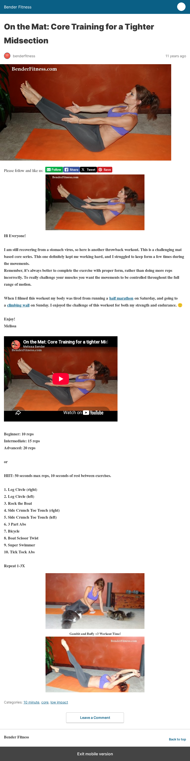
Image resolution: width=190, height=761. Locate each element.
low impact (59, 702)
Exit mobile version (95, 753)
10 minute (31, 702)
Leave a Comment (95, 717)
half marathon (121, 298)
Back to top (177, 739)
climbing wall (18, 305)
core (44, 702)
